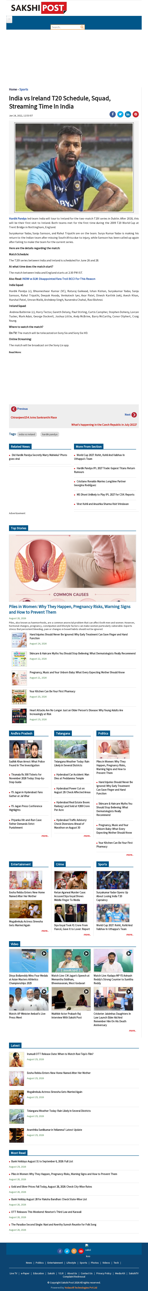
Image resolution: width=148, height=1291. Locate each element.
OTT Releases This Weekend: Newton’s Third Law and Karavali (46, 1212)
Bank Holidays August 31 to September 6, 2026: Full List (42, 1161)
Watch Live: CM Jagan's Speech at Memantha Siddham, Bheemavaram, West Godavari (70, 979)
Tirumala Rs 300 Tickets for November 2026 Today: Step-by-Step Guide (27, 778)
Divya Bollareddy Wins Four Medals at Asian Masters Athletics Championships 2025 (28, 979)
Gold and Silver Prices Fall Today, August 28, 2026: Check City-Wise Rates (51, 1186)
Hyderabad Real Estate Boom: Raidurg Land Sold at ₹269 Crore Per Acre (72, 806)
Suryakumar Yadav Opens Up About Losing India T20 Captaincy (112, 896)
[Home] (39, 7)
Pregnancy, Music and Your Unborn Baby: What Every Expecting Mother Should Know (77, 672)
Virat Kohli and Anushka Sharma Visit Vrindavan (103, 504)
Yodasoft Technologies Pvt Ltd (81, 1287)
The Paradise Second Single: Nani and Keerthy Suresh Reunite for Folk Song (53, 1224)
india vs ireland (27, 434)
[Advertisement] (74, 56)
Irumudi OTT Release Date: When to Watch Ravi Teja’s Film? (60, 1054)
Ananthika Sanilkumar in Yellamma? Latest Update (54, 1129)
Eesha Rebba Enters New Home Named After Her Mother (59, 1073)
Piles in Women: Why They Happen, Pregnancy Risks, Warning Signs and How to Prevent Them (64, 1174)
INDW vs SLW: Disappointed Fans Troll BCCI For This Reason (58, 279)
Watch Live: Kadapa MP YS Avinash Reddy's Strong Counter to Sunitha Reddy (113, 979)
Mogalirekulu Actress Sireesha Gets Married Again (54, 1092)
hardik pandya (49, 434)
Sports (23, 89)
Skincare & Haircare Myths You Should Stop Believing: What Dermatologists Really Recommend (83, 653)
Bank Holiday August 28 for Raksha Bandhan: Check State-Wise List (49, 1199)
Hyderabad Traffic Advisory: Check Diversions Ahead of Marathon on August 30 (70, 823)
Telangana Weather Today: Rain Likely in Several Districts (59, 1110)
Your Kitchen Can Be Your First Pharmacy (52, 691)
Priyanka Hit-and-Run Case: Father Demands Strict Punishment (25, 823)
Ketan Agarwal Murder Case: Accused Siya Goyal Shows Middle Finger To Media (70, 896)
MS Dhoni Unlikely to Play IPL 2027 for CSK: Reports (105, 494)
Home (13, 89)
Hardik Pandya (18, 218)
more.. (45, 835)
